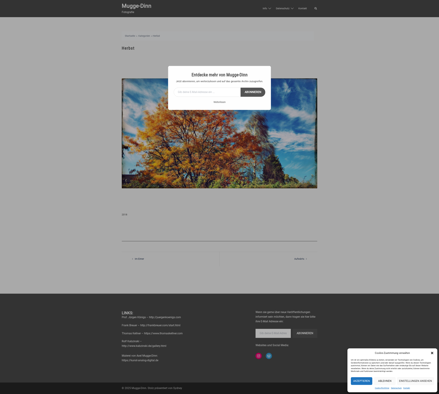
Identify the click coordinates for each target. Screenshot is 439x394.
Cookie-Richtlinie (382, 388)
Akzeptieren (361, 381)
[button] (432, 353)
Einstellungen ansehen (415, 381)
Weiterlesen (219, 102)
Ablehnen (384, 381)
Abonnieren (253, 92)
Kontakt (406, 388)
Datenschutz (396, 388)
